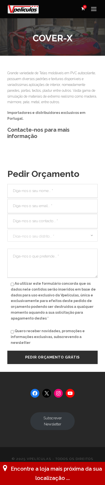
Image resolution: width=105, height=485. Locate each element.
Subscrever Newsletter (52, 421)
